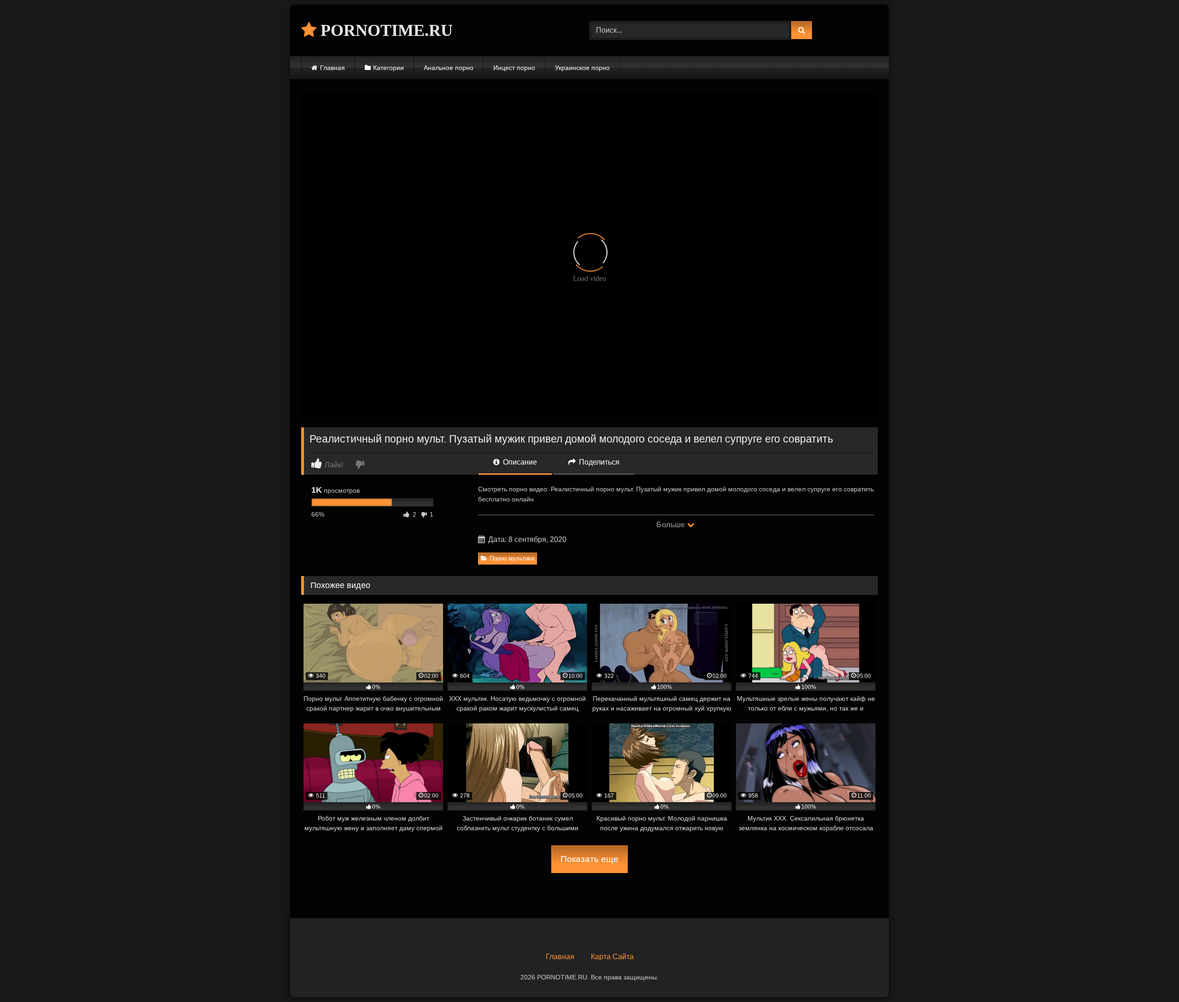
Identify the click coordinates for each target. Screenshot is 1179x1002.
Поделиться (598, 462)
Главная (332, 67)
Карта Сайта (612, 957)
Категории (388, 67)
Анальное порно (448, 67)
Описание (519, 462)
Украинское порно (582, 67)
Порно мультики (512, 558)
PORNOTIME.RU (384, 30)
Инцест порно (514, 67)
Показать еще (589, 859)
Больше (671, 525)
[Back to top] (1150, 975)
